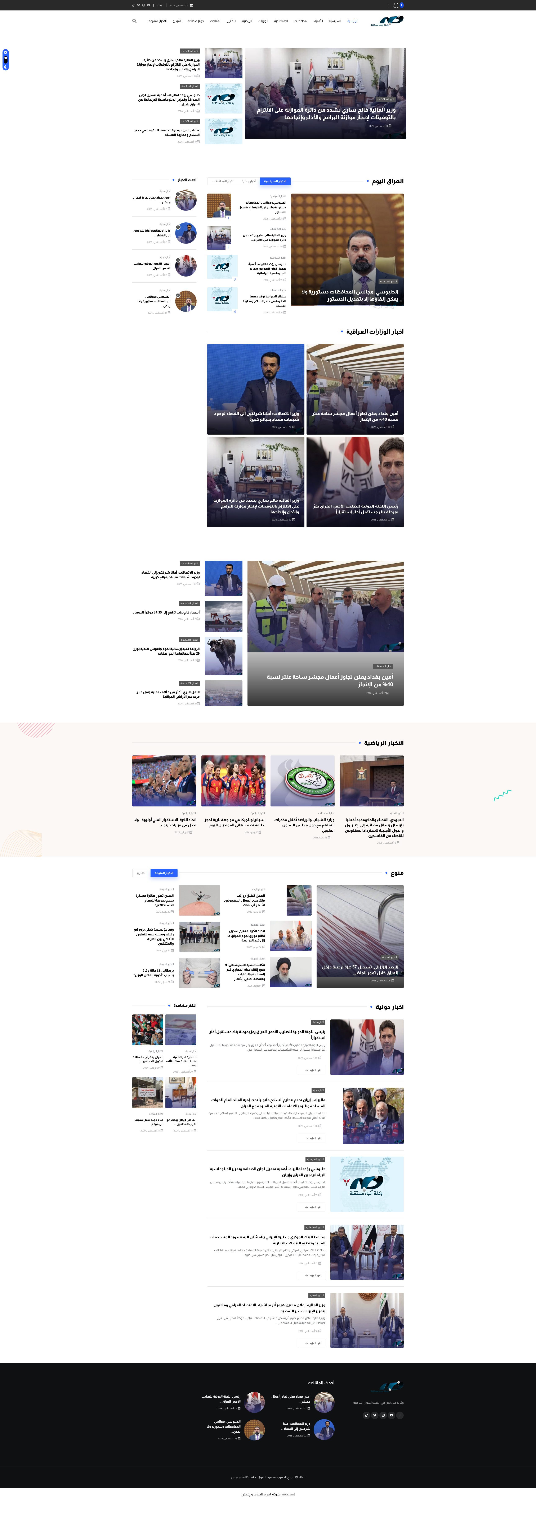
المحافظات (301, 21)
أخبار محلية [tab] (249, 181)
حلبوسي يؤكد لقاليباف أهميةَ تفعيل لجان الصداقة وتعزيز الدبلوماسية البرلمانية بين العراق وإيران (169, 99)
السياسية (335, 21)
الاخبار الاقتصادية (189, 603)
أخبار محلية (165, 191)
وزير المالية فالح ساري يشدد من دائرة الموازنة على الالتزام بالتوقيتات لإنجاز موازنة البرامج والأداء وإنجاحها (168, 64)
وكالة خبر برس (240, 1477)
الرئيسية (352, 21)
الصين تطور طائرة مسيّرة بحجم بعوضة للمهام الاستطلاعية (154, 900)
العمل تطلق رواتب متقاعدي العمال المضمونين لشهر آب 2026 (244, 900)
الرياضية (247, 21)
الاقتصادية (281, 21)
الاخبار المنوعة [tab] (164, 873)
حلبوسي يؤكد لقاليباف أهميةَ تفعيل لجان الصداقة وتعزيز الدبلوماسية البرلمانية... (267, 268)
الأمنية (318, 21)
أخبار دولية (165, 257)
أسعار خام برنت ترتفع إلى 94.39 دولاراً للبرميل (166, 612)
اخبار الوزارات (258, 889)
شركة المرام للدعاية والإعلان (260, 1494)
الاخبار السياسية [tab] (275, 181)
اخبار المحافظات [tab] (222, 181)
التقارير (231, 21)
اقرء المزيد (315, 1070)
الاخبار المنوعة (157, 21)
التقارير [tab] (141, 873)
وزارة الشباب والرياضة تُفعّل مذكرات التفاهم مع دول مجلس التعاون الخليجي (304, 825)
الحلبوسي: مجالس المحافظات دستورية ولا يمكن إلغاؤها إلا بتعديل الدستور (262, 207)
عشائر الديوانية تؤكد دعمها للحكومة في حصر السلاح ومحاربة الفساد (264, 301)
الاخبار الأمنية (397, 813)
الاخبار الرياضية (258, 813)
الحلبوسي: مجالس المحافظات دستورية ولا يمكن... (154, 301)
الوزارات (263, 21)
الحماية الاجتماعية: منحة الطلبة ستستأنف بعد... (181, 1061)
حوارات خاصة (195, 21)
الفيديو (177, 21)
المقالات (215, 21)
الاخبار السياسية (386, 99)
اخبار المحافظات (190, 51)
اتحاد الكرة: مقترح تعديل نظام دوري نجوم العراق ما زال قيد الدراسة (246, 935)
